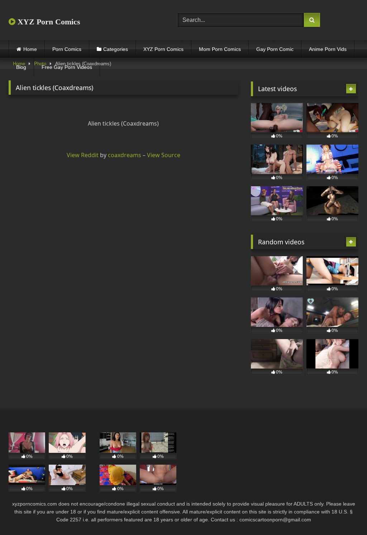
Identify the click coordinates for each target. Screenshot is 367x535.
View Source (163, 155)
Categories (115, 49)
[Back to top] (345, 514)
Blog (21, 67)
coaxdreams (124, 155)
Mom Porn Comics (220, 49)
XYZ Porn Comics (47, 21)
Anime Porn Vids (328, 49)
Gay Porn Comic (275, 49)
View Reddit (83, 155)
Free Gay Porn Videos (67, 67)
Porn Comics (66, 49)
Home (30, 49)
